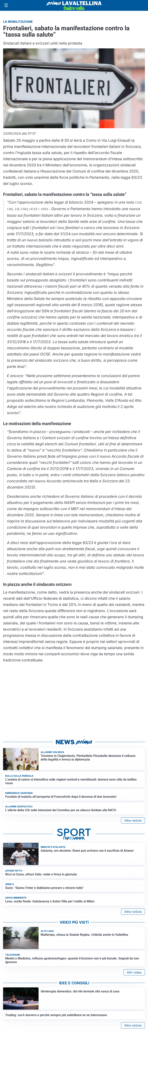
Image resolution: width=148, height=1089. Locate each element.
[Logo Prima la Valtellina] (74, 5)
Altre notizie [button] (133, 820)
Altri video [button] (134, 972)
